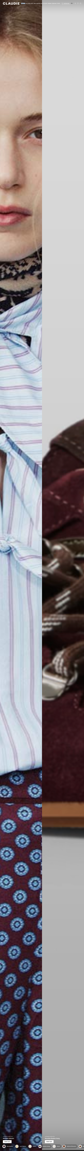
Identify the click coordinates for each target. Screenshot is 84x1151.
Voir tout (7, 1141)
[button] (23, 3)
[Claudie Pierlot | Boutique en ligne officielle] (11, 3)
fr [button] (71, 3)
